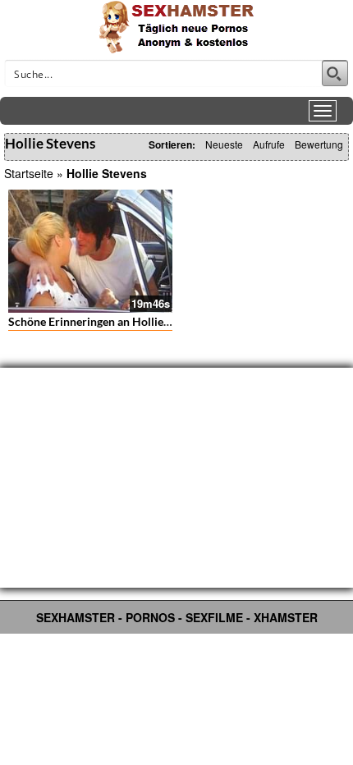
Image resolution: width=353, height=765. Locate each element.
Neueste (224, 144)
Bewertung (319, 144)
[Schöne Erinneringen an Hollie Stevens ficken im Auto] (90, 251)
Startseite (28, 173)
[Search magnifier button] (335, 73)
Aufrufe (269, 144)
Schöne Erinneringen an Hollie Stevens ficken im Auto (145, 321)
